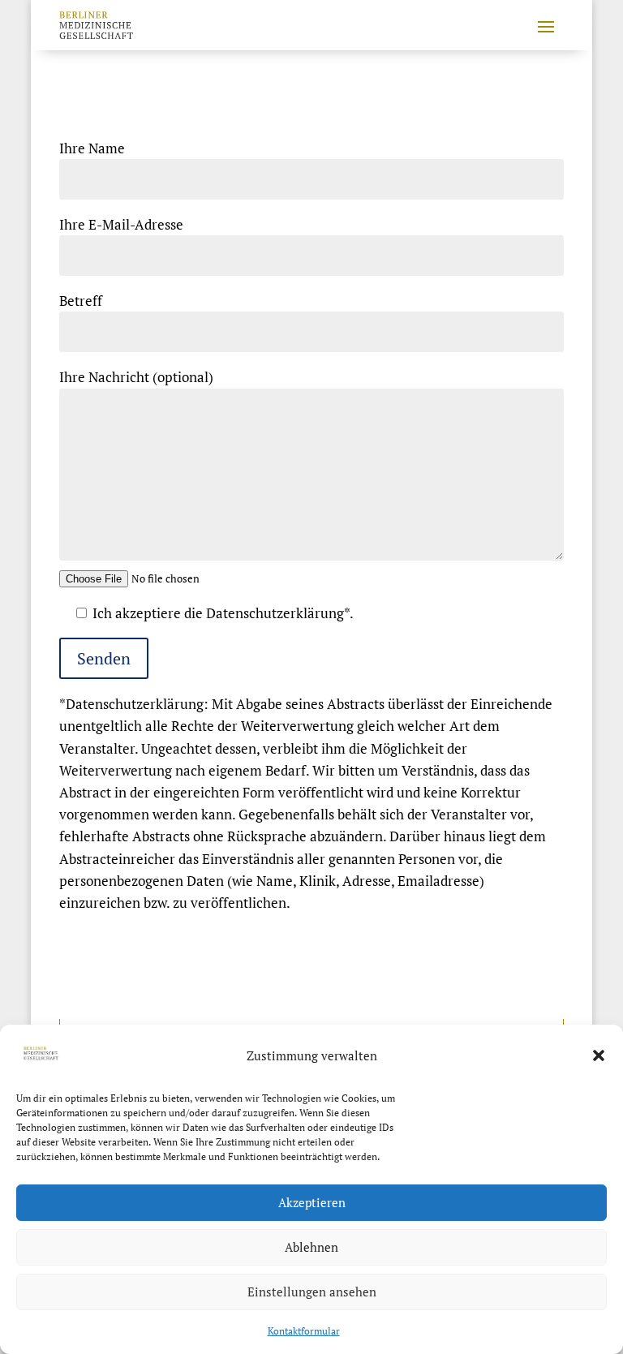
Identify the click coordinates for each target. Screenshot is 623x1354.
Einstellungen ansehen (311, 1291)
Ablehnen (311, 1247)
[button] (599, 1055)
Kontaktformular (304, 1331)
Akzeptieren (312, 1202)
